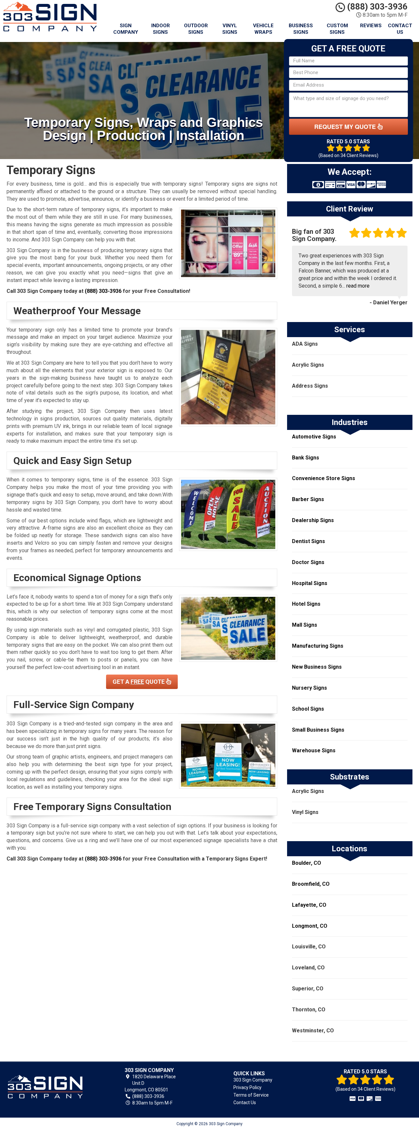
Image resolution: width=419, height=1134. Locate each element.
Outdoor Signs (196, 29)
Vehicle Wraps (263, 29)
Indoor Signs (160, 29)
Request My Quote (345, 127)
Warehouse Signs (314, 750)
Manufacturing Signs (317, 646)
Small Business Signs (318, 730)
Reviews (371, 26)
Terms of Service (251, 1095)
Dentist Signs (308, 541)
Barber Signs (308, 499)
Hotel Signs (306, 604)
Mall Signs (304, 625)
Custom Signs (337, 29)
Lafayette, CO (309, 905)
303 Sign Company (252, 1080)
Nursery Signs (309, 688)
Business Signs (301, 29)
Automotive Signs (314, 437)
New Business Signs (317, 667)
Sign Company (125, 29)
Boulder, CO (306, 863)
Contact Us (400, 29)
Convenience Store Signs (323, 478)
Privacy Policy (247, 1087)
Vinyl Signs (229, 29)
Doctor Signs (308, 562)
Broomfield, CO (311, 884)
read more (358, 286)
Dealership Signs (313, 520)
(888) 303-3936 (376, 6)
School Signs (308, 709)
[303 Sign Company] (54, 1086)
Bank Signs (305, 458)
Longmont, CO (309, 926)
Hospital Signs (309, 583)
